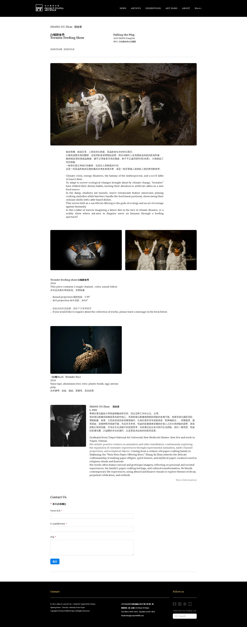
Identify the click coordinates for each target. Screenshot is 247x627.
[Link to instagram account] (179, 604)
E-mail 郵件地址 (57, 523)
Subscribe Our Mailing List (185, 611)
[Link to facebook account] (174, 604)
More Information (186, 480)
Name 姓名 (55, 510)
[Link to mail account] (185, 604)
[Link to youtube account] (190, 604)
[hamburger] (67, 7)
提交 (55, 561)
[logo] (49, 8)
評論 (52, 537)
